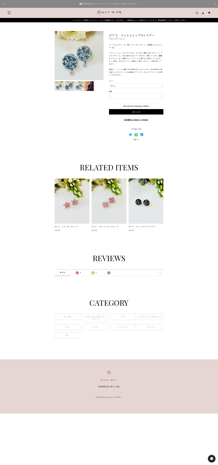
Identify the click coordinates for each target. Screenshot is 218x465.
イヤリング (150, 327)
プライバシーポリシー (109, 380)
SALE (67, 335)
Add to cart (136, 112)
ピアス (67, 327)
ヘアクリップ (122, 327)
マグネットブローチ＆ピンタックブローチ (95, 318)
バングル (95, 327)
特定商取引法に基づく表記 (109, 387)
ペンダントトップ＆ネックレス (150, 317)
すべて (62, 273)
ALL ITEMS (67, 317)
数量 (110, 91)
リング (123, 317)
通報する (136, 139)
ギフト (111, 81)
